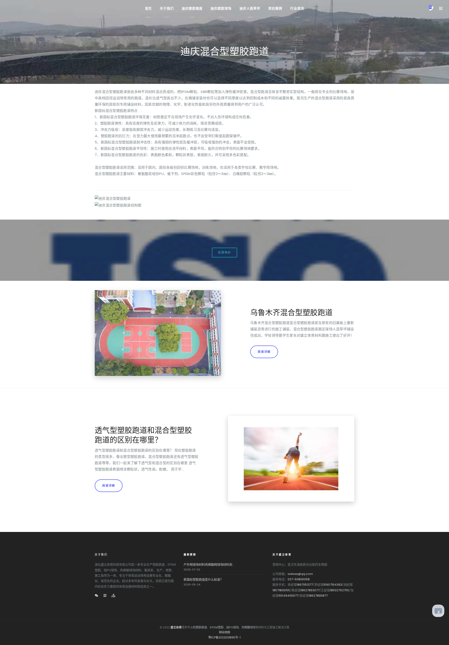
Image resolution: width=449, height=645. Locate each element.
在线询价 (224, 252)
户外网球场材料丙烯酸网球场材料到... (209, 564)
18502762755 (339, 590)
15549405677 (288, 595)
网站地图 (224, 632)
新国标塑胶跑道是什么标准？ (203, 579)
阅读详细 (264, 352)
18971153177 (305, 584)
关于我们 (101, 554)
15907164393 (332, 584)
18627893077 (310, 590)
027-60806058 (299, 579)
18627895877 (318, 595)
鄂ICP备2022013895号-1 (224, 637)
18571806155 (281, 590)
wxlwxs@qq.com (300, 574)
